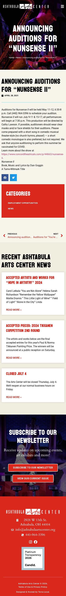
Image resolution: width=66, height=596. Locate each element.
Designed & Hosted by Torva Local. (33, 592)
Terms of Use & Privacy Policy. (33, 587)
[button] (62, 6)
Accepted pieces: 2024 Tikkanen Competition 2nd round (29, 328)
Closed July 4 (16, 373)
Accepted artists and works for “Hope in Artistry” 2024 (30, 280)
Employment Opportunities (23, 203)
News (18, 57)
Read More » (13, 309)
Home (11, 57)
